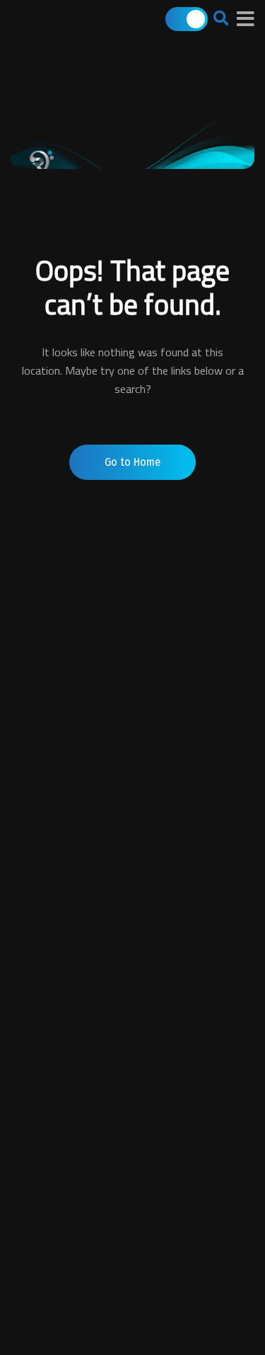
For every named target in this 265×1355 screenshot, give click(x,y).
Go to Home (132, 462)
